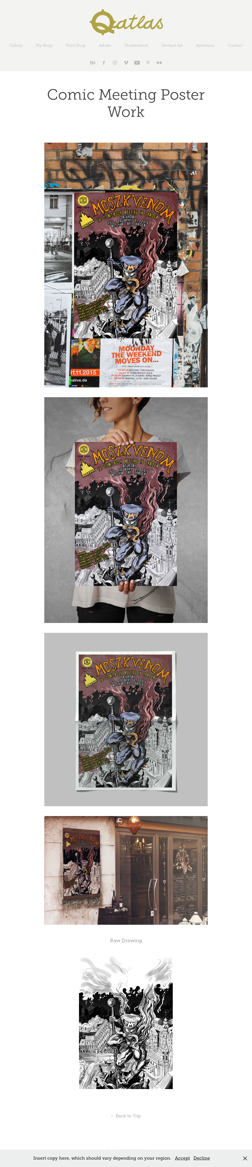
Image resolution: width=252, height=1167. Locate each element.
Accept (182, 1158)
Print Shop (76, 45)
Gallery (15, 45)
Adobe (105, 45)
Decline (201, 1158)
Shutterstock (136, 45)
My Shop (44, 45)
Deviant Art (172, 45)
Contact (235, 45)
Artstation (205, 45)
